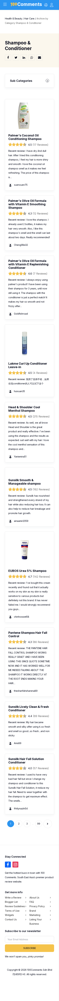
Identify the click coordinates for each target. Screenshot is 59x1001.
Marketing (35, 915)
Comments (29, 5)
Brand (33, 910)
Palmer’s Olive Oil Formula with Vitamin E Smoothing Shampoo (27, 204)
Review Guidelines (15, 906)
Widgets (9, 915)
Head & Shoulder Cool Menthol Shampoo (24, 408)
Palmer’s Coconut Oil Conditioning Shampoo (24, 137)
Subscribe (29, 948)
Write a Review (13, 897)
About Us (34, 897)
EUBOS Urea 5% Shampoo (27, 571)
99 (38, 823)
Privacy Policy (37, 906)
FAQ (32, 901)
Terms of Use (12, 910)
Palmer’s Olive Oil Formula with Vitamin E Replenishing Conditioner (28, 264)
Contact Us (11, 919)
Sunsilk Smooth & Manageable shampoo (24, 481)
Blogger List (11, 901)
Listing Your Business (36, 921)
